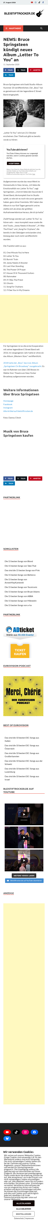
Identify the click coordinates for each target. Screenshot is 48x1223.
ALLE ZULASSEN (23, 1203)
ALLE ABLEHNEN (23, 1209)
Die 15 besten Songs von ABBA (19, 596)
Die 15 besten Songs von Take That (20, 565)
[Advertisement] (24, 319)
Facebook (7, 404)
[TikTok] (39, 2)
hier (33, 174)
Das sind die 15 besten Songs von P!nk (22, 570)
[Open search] (41, 28)
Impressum (29, 1218)
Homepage (8, 400)
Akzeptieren (14, 163)
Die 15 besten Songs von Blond (19, 561)
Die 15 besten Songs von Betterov (20, 575)
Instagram (8, 407)
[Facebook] (43, 2)
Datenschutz (19, 1218)
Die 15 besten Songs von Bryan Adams (22, 591)
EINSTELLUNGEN (23, 1214)
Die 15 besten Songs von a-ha (18, 605)
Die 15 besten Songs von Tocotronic (21, 587)
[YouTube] (31, 2)
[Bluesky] (7, 1138)
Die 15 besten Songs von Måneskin (21, 600)
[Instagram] (35, 2)
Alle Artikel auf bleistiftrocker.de (18, 411)
